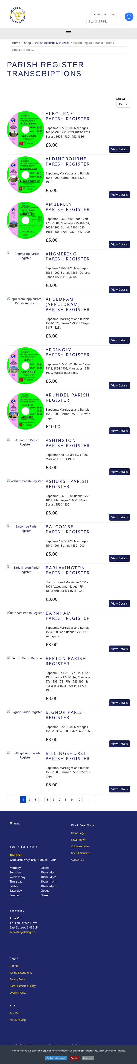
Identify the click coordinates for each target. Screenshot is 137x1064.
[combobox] (107, 21)
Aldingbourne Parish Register (68, 161)
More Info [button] (87, 1058)
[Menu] (70, 33)
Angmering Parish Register (68, 256)
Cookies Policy (18, 992)
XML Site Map (18, 1019)
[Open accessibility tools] (129, 17)
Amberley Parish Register (68, 206)
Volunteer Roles (80, 846)
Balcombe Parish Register (68, 529)
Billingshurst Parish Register (68, 755)
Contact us (77, 859)
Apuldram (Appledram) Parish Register (68, 304)
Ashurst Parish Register (67, 483)
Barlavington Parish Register (68, 570)
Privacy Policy (18, 979)
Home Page (78, 833)
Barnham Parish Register (68, 615)
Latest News (78, 839)
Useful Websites (80, 853)
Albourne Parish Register (68, 116)
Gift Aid (14, 965)
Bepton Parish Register (66, 660)
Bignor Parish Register (66, 714)
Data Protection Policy (22, 985)
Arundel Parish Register (68, 397)
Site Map (15, 1013)
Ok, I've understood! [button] (55, 1058)
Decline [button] (74, 1058)
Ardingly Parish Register (68, 352)
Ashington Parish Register (68, 442)
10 (78, 800)
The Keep (16, 855)
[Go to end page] (92, 799)
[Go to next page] (85, 799)
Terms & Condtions (21, 972)
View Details (119, 149)
